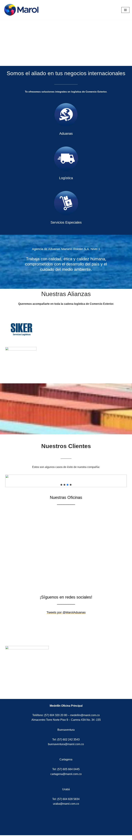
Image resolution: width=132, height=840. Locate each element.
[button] (61, 485)
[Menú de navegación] (125, 10)
